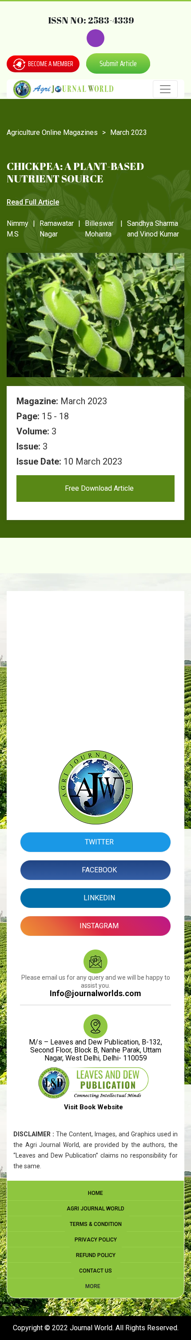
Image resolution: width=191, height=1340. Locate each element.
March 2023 (128, 132)
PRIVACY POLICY (96, 1240)
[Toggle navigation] (165, 89)
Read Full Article (33, 202)
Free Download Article (98, 488)
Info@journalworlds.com (95, 993)
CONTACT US (95, 1271)
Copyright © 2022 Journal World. (64, 1328)
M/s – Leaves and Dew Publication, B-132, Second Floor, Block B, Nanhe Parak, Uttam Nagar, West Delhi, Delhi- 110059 (95, 1050)
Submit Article (118, 63)
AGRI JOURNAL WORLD (95, 1209)
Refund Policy (95, 1255)
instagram (98, 926)
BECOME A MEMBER (50, 64)
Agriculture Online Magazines (52, 132)
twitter (98, 842)
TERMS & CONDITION (96, 1224)
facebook (98, 870)
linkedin (98, 898)
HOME (95, 1193)
